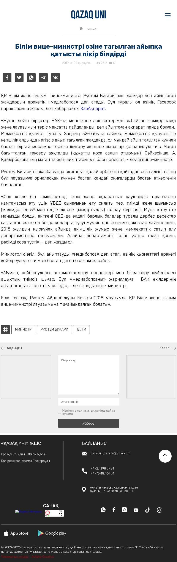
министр (23, 329)
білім (81, 329)
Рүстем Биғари (54, 329)
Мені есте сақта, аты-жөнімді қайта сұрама (88, 412)
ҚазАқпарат (93, 108)
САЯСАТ (92, 28)
